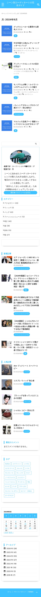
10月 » (11, 532)
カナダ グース (9, 468)
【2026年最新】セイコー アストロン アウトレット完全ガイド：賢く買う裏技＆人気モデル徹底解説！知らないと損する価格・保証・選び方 (26, 281)
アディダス (22, 486)
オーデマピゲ (9, 495)
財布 (7, 230)
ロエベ (28, 473)
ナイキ (27, 468)
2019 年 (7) (11, 575)
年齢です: (28, 166)
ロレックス (19, 473)
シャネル (26, 464)
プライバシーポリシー (20, 592)
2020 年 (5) (11, 571)
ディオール (21, 53)
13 (25, 524)
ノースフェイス (10, 477)
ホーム (9, 592)
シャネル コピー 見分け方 (24, 410)
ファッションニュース (14, 217)
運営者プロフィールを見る (20, 192)
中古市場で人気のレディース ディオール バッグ (26, 50)
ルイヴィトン (29, 94)
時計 (8, 221)
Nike (29, 482)
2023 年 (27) (12, 560)
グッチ (14, 486)
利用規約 (30, 592)
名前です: (7, 166)
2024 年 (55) (12, 556)
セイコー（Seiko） (27, 491)
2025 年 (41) (12, 552)
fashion (7, 464)
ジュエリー (21, 477)
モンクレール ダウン (11, 491)
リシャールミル (10, 482)
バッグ (8, 212)
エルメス (19, 468)
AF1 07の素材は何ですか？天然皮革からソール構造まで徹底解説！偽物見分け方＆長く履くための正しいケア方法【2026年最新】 (26, 302)
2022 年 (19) (12, 564)
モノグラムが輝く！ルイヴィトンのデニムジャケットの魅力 (26, 92)
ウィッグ (9, 208)
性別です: (7, 169)
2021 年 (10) (11, 567)
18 (16, 526)
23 (6, 528)
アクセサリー (11, 203)
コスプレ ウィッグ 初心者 (24, 381)
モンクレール (9, 473)
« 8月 (6, 532)
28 (30, 528)
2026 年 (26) (12, 548)
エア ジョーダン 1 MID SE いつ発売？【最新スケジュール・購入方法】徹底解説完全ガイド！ (26, 260)
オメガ (7, 486)
